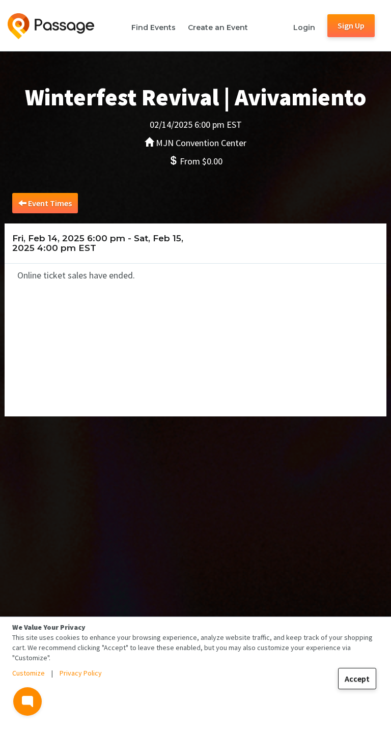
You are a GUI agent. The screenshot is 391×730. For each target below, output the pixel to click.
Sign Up (351, 25)
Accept (357, 678)
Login (304, 27)
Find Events (153, 27)
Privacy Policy (81, 673)
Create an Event (218, 27)
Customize (28, 673)
